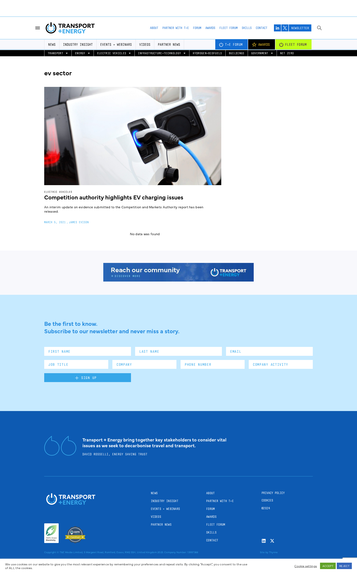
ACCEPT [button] (327, 566)
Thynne (273, 527)
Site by (264, 527)
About (154, 3)
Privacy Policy (273, 468)
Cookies (267, 475)
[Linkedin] (264, 516)
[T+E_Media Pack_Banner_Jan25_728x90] (178, 255)
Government (259, 28)
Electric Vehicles (111, 28)
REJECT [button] (344, 566)
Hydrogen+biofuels (207, 28)
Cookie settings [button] (305, 566)
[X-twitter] (272, 516)
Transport (55, 28)
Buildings (236, 28)
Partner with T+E (175, 3)
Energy (80, 28)
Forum (197, 3)
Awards (210, 3)
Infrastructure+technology (159, 28)
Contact (261, 3)
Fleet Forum (228, 3)
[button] (178, 550)
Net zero (287, 28)
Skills (247, 3)
